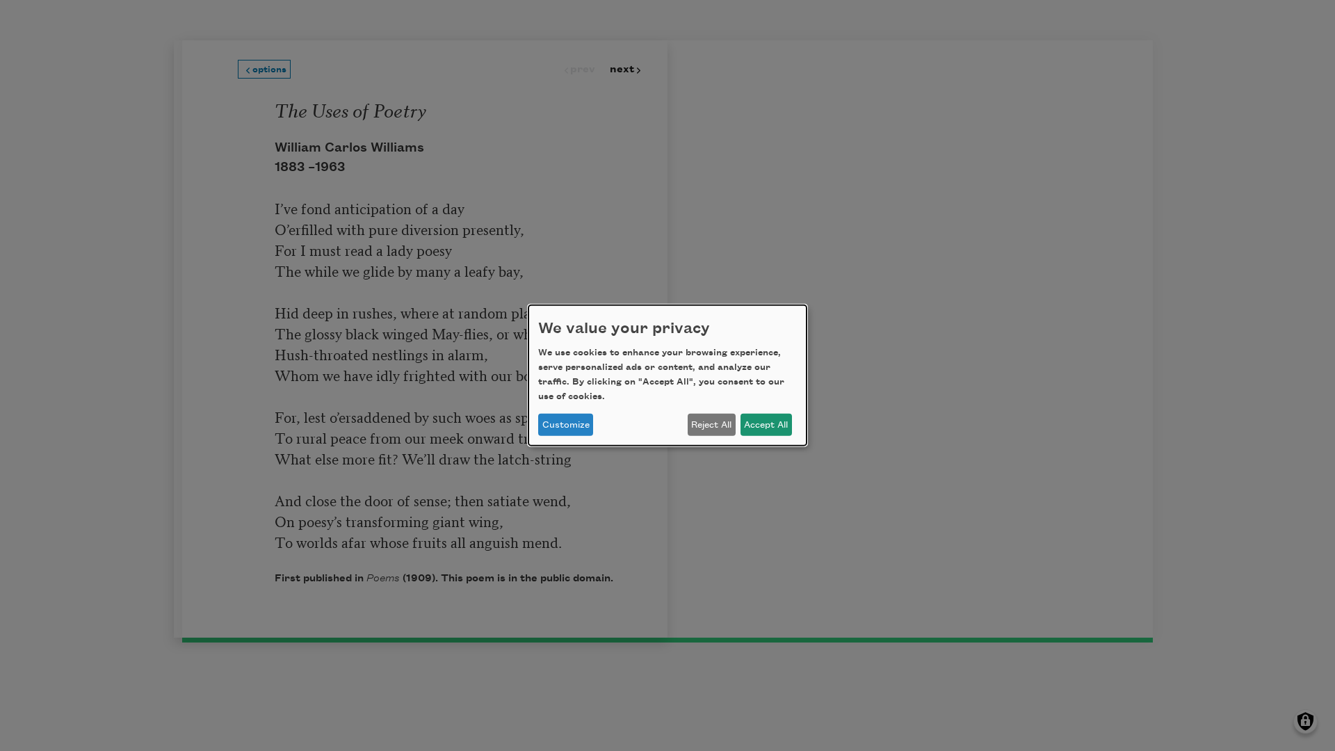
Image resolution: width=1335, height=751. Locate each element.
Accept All (766, 425)
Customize (566, 425)
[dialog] (667, 375)
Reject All (711, 425)
